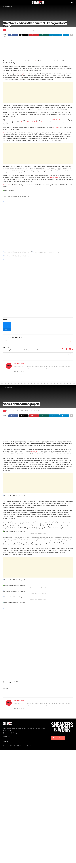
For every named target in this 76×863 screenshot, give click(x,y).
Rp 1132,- (70, 354)
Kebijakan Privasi (7, 737)
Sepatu (5, 133)
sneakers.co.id (11, 30)
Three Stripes (20, 74)
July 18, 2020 (20, 30)
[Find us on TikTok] (16, 733)
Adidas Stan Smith (57, 120)
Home (4, 6)
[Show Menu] (4, 2)
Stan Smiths (55, 127)
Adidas (36, 61)
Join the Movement (59, 738)
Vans (43, 368)
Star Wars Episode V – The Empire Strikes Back (34, 122)
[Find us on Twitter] (8, 733)
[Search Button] (72, 2)
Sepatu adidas (7, 185)
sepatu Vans (34, 451)
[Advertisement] (38, 49)
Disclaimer (5, 741)
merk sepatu (19, 368)
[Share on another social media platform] (71, 35)
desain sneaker (54, 177)
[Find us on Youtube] (14, 733)
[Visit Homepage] (38, 2)
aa (4, 354)
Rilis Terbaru (9, 6)
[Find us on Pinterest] (11, 733)
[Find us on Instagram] (3, 733)
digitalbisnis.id (36, 746)
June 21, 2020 (20, 410)
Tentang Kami (6, 739)
